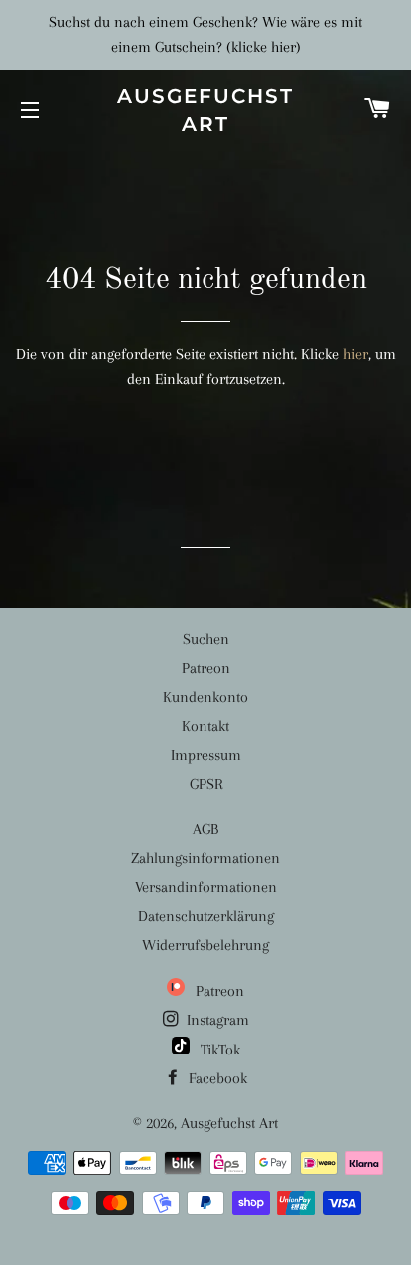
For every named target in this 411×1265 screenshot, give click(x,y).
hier (355, 354)
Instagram (216, 1020)
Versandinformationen (206, 887)
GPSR (206, 784)
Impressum (206, 755)
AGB (205, 829)
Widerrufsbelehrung (205, 945)
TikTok (218, 1049)
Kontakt (205, 726)
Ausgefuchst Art (205, 110)
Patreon (206, 668)
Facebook (216, 1078)
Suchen (206, 639)
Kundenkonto (205, 697)
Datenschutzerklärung (206, 916)
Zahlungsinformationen (205, 858)
